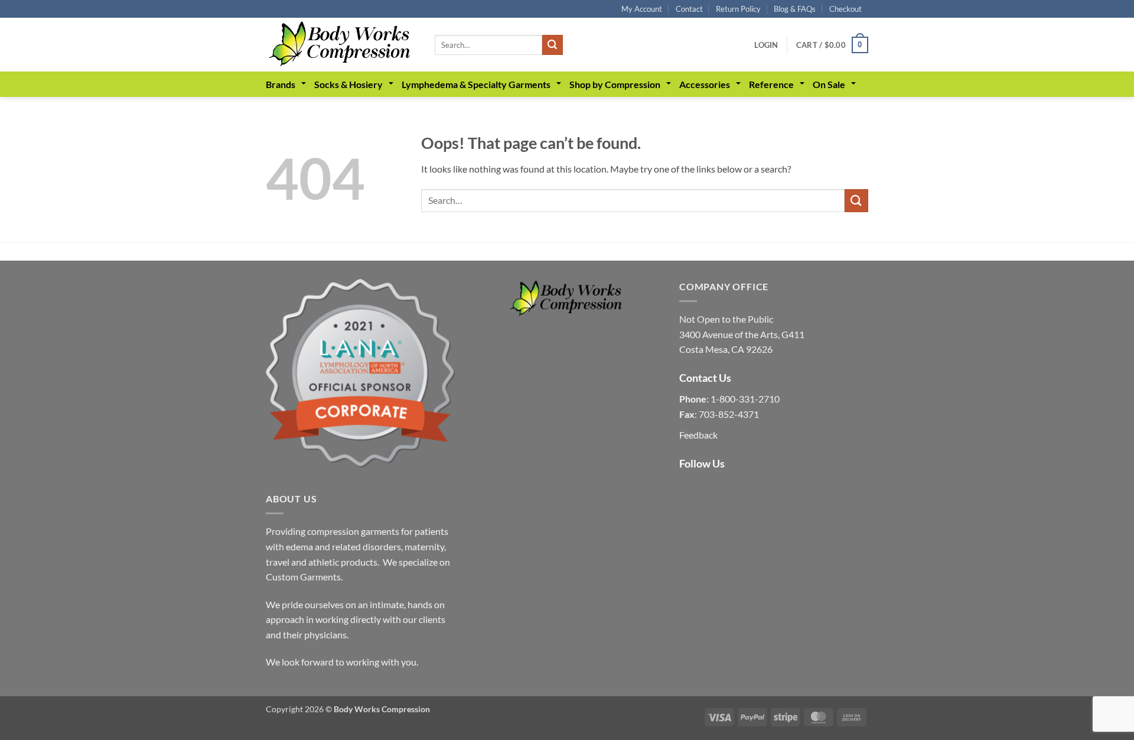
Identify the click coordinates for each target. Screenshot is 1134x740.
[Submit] (552, 45)
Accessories (704, 84)
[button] (766, 45)
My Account (641, 9)
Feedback (698, 434)
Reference (771, 84)
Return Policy (738, 9)
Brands (280, 84)
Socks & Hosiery (348, 84)
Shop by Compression (614, 84)
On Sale (829, 84)
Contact (689, 9)
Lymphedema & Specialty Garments (476, 84)
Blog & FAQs (795, 9)
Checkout (845, 9)
